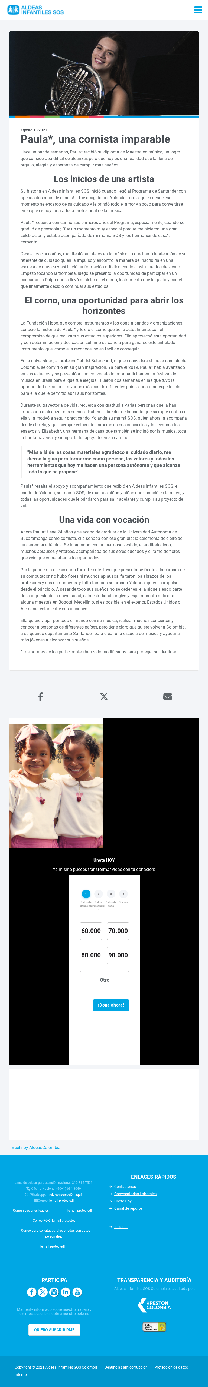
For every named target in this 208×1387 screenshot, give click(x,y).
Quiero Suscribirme (54, 1330)
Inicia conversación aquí (64, 1195)
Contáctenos (125, 1186)
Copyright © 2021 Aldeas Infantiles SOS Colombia (56, 1367)
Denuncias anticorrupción (126, 1367)
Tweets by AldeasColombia (35, 1147)
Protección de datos (171, 1367)
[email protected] (61, 1200)
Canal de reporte (128, 1208)
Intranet (121, 1227)
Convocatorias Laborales (135, 1194)
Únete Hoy (123, 1201)
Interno (21, 1374)
